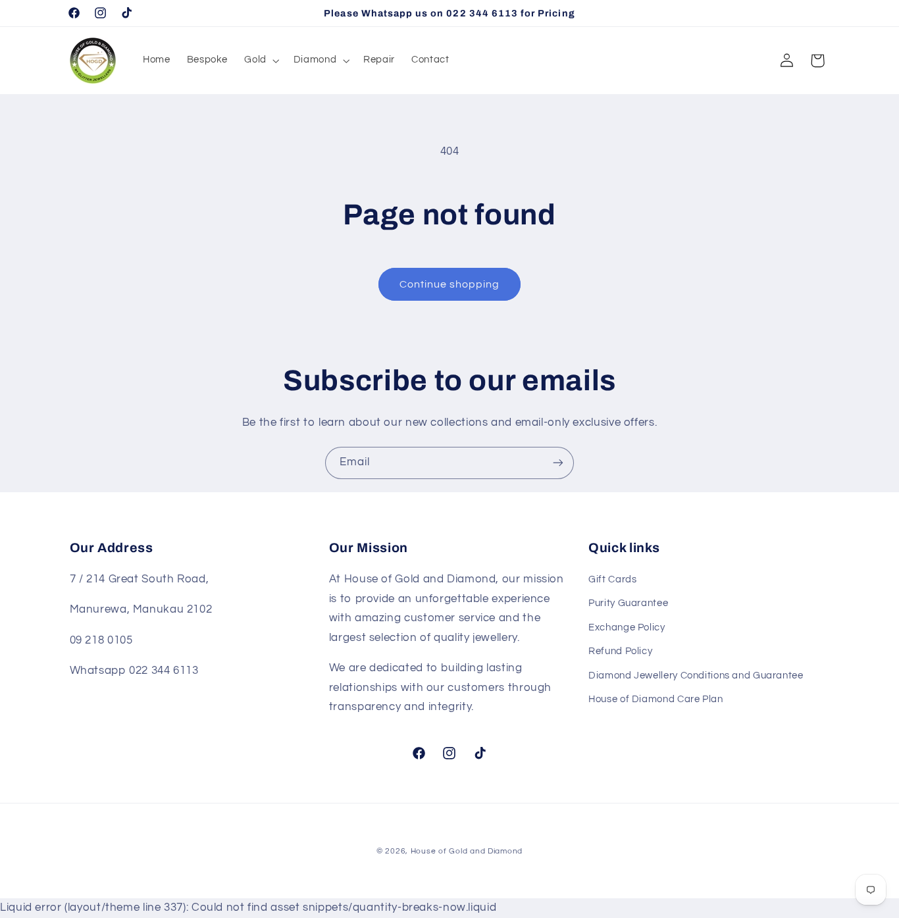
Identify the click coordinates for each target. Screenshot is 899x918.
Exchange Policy (626, 627)
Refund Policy (620, 651)
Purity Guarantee (628, 604)
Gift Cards (612, 579)
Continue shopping (449, 284)
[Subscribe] (558, 463)
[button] (260, 60)
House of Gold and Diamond (467, 851)
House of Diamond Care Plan (655, 699)
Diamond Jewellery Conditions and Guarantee (695, 675)
